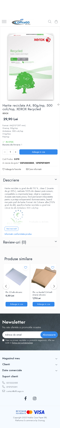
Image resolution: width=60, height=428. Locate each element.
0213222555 (12, 382)
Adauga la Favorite (13, 169)
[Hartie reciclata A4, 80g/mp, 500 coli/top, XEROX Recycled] (30, 64)
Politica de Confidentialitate (22, 342)
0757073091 (12, 387)
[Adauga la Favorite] (25, 267)
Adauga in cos (38, 151)
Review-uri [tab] (14, 242)
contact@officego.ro (15, 391)
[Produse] (4, 21)
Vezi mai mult (11, 228)
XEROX (5, 113)
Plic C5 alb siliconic (14, 292)
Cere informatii (35, 169)
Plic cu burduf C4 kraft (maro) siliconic (42, 293)
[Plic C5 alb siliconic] (16, 277)
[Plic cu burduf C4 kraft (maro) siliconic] (43, 277)
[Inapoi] (57, 105)
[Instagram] (34, 398)
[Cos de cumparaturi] (56, 22)
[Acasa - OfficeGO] (21, 22)
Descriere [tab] (11, 180)
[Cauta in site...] (49, 22)
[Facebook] (25, 398)
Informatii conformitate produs (18, 234)
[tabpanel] (30, 64)
